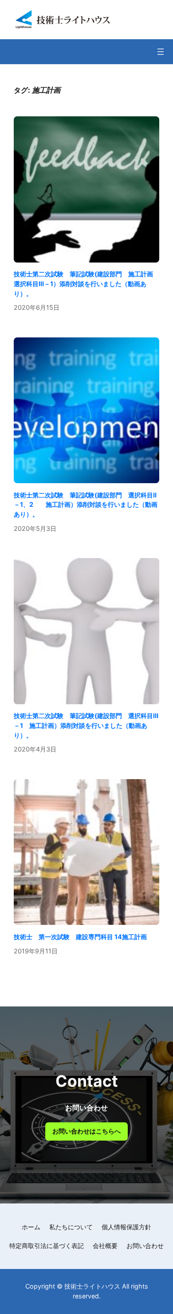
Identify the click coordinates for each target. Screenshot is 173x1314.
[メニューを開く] (160, 51)
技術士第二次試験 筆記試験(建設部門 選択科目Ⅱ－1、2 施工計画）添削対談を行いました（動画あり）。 (85, 504)
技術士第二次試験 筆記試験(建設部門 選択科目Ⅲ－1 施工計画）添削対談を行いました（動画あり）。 (86, 725)
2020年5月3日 (35, 528)
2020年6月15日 (36, 307)
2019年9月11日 (36, 951)
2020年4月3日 (35, 749)
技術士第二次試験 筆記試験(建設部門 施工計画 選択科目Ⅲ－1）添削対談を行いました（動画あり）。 (86, 283)
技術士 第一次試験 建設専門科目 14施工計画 (80, 936)
